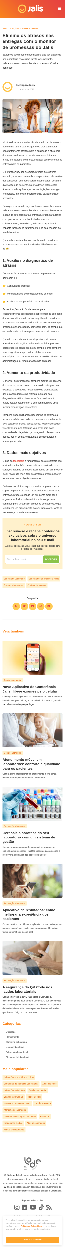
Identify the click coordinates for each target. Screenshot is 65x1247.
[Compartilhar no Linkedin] (32, 606)
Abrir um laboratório (36, 1123)
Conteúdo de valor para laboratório (20, 1116)
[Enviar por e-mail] (49, 606)
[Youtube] (33, 1207)
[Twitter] (24, 1207)
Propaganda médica (13, 1123)
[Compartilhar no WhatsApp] (40, 606)
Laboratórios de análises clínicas (44, 579)
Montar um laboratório (14, 1130)
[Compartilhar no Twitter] (24, 606)
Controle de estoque (37, 585)
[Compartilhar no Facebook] (16, 606)
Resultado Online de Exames (17, 1103)
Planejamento (11, 1037)
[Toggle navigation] (59, 9)
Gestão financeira (43, 1103)
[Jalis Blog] (49, 1207)
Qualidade (10, 1032)
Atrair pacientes (49, 1084)
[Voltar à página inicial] (28, 9)
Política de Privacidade (31, 1226)
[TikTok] (41, 1207)
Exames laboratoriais (13, 585)
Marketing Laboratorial (15, 1042)
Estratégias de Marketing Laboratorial (21, 1084)
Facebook (44, 1116)
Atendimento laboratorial (16, 1057)
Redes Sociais (34, 1097)
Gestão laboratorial (14, 1047)
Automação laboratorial (16, 1052)
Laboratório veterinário (14, 579)
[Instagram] (16, 1207)
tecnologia (18, 461)
